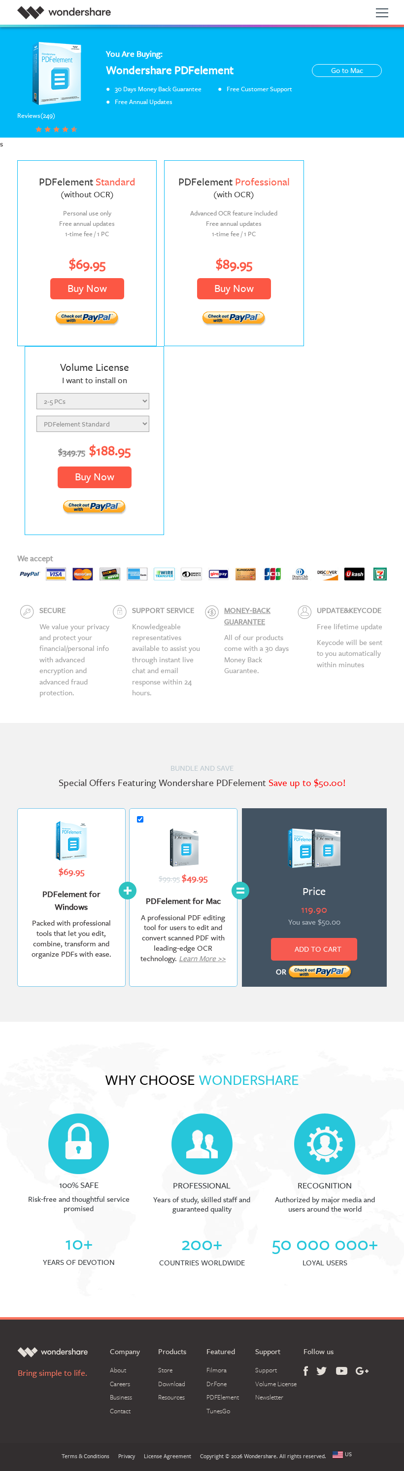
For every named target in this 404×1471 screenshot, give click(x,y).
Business (121, 1397)
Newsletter (269, 1397)
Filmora (216, 1369)
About (118, 1369)
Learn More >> (202, 958)
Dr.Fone (216, 1383)
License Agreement (167, 1456)
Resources (171, 1397)
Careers (120, 1383)
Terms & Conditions (85, 1456)
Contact (120, 1410)
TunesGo (218, 1410)
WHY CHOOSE (202, 1079)
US (348, 1454)
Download (171, 1383)
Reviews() (36, 115)
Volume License (276, 1383)
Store (165, 1369)
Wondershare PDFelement (170, 69)
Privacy (126, 1456)
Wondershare (64, 12)
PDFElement (222, 1397)
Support (266, 1369)
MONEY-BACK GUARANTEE (247, 615)
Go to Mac (347, 70)
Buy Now (87, 288)
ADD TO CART (318, 949)
